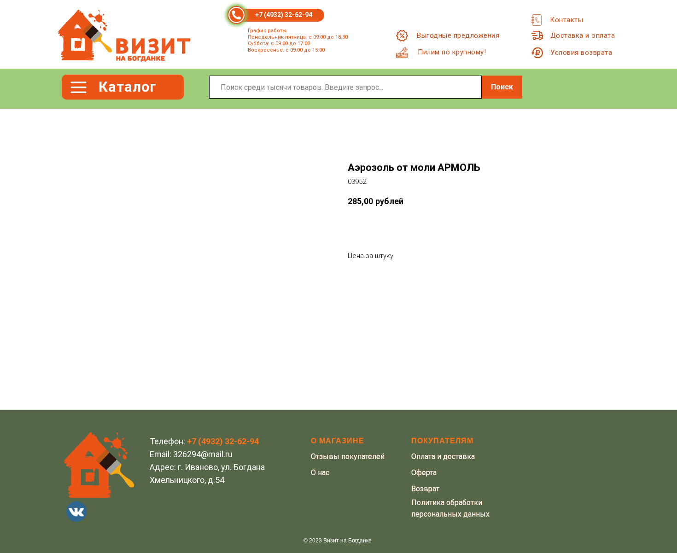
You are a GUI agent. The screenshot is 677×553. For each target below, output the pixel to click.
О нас (320, 472)
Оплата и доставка (443, 456)
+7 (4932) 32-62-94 (283, 14)
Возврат (425, 488)
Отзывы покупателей (348, 456)
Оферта (424, 472)
